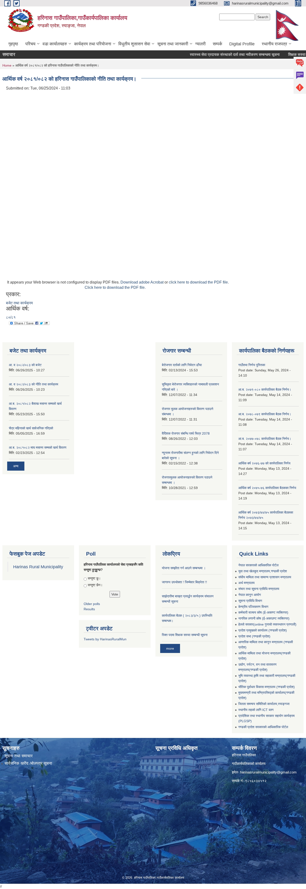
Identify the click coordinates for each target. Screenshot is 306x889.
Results (89, 609)
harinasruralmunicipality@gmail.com (268, 772)
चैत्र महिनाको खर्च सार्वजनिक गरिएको (31, 428)
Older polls (92, 604)
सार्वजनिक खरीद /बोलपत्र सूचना (28, 763)
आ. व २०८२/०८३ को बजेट (25, 365)
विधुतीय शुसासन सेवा (134, 44)
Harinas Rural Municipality (38, 566)
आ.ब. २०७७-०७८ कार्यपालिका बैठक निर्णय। (264, 439)
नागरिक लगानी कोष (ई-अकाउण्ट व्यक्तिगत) (264, 618)
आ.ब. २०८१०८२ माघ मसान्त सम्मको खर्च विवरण (37, 447)
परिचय (30, 44)
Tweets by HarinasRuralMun (105, 639)
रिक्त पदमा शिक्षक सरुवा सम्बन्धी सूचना (185, 635)
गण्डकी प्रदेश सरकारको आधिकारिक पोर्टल (263, 727)
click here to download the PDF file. (199, 282)
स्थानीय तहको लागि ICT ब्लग (255, 710)
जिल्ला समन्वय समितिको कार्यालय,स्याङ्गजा (264, 704)
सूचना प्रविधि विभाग (250, 601)
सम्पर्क (217, 44)
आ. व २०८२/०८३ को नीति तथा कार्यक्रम (33, 384)
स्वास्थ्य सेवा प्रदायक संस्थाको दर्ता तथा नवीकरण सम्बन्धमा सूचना (221, 55)
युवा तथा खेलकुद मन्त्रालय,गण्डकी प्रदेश (262, 571)
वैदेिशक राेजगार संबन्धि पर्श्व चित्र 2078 (186, 433)
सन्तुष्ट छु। (94, 578)
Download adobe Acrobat (142, 282)
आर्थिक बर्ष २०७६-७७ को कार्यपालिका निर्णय (264, 463)
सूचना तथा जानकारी (172, 44)
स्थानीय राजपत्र (274, 44)
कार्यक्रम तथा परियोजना (92, 44)
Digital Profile (242, 44)
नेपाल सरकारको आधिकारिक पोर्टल (258, 565)
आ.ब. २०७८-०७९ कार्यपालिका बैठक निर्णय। (264, 414)
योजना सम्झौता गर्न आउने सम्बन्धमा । (184, 568)
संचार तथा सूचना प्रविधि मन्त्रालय (258, 589)
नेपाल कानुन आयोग (249, 595)
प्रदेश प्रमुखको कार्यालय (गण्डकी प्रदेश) (262, 630)
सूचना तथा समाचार (19, 756)
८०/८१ (11, 317)
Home (6, 65)
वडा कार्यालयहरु (55, 44)
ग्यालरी (200, 44)
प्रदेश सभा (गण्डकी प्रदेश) (254, 636)
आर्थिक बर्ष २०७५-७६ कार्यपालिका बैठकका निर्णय (267, 488)
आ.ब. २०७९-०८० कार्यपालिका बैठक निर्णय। (264, 389)
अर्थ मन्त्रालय (246, 583)
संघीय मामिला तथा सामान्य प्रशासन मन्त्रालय (264, 577)
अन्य (15, 466)
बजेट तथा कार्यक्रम (19, 303)
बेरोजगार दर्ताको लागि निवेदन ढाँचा (182, 365)
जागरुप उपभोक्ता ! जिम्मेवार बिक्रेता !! (184, 582)
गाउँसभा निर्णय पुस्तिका (251, 365)
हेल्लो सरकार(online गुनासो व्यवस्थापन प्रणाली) (267, 624)
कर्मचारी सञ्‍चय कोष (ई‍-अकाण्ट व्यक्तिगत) (263, 612)
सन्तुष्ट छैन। (95, 585)
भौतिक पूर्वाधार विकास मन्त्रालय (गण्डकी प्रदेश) (266, 687)
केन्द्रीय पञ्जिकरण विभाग (253, 607)
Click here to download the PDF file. (115, 287)
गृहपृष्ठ (13, 44)
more (170, 648)
